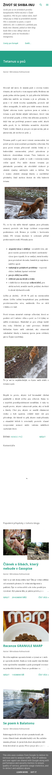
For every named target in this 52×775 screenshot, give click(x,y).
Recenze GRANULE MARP (23, 646)
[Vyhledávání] (40, 4)
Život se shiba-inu (19, 5)
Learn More (22, 772)
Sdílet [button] (42, 436)
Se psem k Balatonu (18, 723)
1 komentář (18, 674)
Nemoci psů (16, 436)
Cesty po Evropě (10, 43)
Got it (34, 772)
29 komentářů (19, 597)
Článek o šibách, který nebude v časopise (20, 566)
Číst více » (44, 597)
